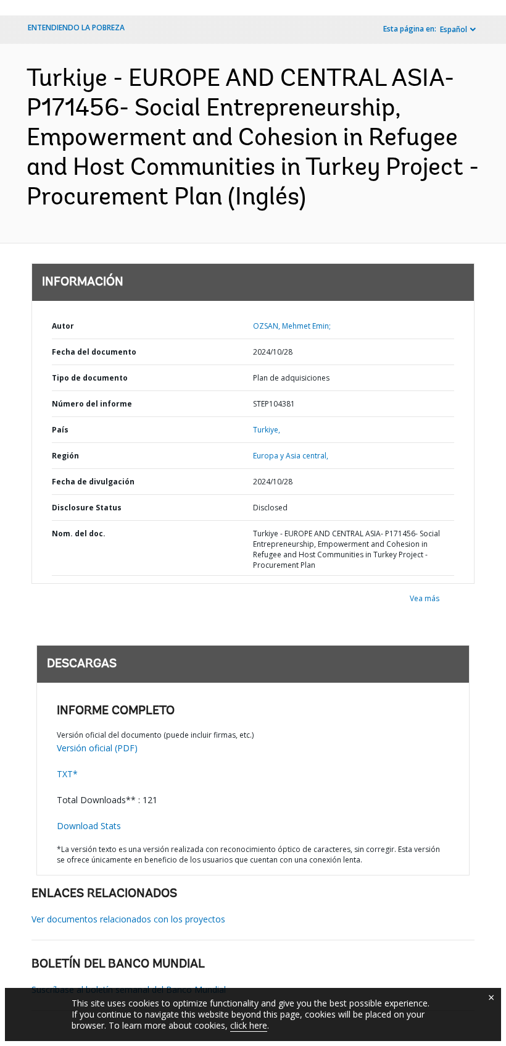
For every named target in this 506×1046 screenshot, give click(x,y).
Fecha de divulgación (93, 481)
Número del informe (92, 404)
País (60, 429)
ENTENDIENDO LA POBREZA (76, 27)
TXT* (67, 774)
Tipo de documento (90, 378)
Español (453, 29)
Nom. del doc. (79, 533)
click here (248, 1025)
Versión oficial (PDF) (97, 748)
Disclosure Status (87, 507)
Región (65, 455)
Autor (63, 326)
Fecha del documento (94, 352)
